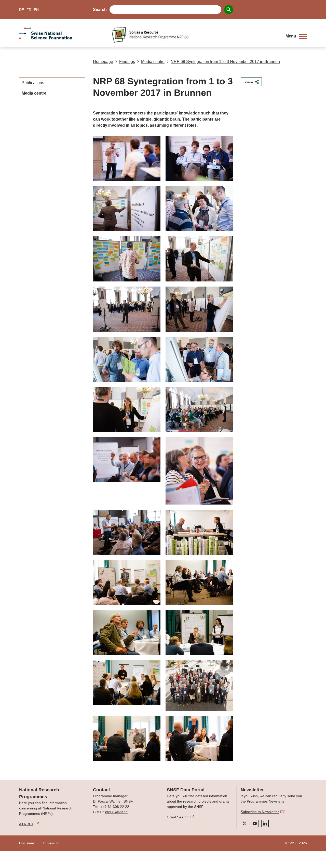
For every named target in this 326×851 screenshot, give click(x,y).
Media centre (153, 61)
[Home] (194, 35)
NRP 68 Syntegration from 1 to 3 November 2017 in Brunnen (225, 61)
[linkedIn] (265, 823)
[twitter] (244, 823)
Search (100, 9)
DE (21, 10)
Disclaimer (27, 843)
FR (28, 10)
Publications (33, 83)
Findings (127, 61)
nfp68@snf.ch (116, 812)
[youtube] (255, 823)
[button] (296, 36)
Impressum (51, 843)
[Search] (228, 9)
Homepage (103, 61)
